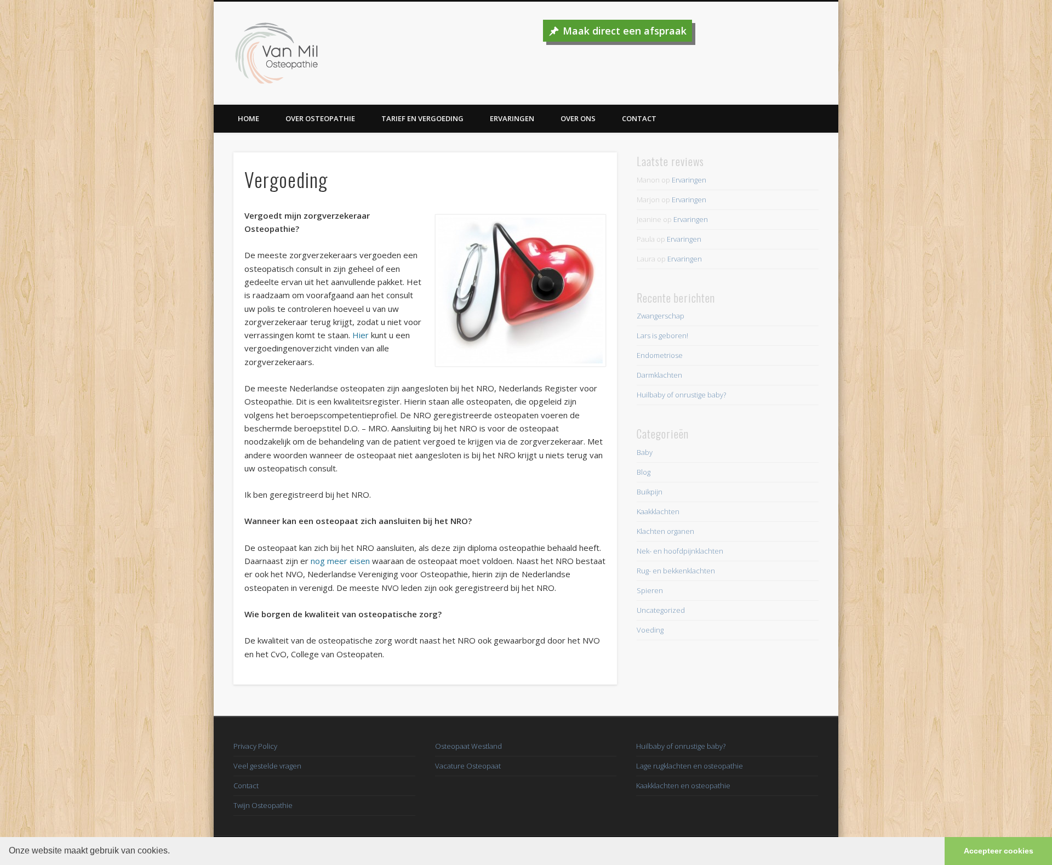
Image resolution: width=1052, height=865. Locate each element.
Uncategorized (661, 610)
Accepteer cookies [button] (998, 850)
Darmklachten (659, 375)
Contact (639, 118)
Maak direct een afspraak (625, 30)
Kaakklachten (658, 511)
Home (248, 118)
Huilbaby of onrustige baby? (681, 395)
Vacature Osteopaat (468, 766)
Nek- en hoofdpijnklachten (680, 551)
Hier (360, 334)
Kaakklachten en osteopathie (683, 785)
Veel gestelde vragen (267, 766)
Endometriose (660, 355)
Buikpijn (649, 492)
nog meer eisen (340, 560)
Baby (645, 452)
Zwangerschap (660, 316)
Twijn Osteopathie (263, 805)
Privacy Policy (255, 746)
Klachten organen (665, 531)
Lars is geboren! (662, 335)
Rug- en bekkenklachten (676, 571)
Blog (643, 472)
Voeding (650, 630)
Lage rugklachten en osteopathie (689, 766)
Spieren (650, 590)
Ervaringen (512, 118)
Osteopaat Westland (468, 746)
